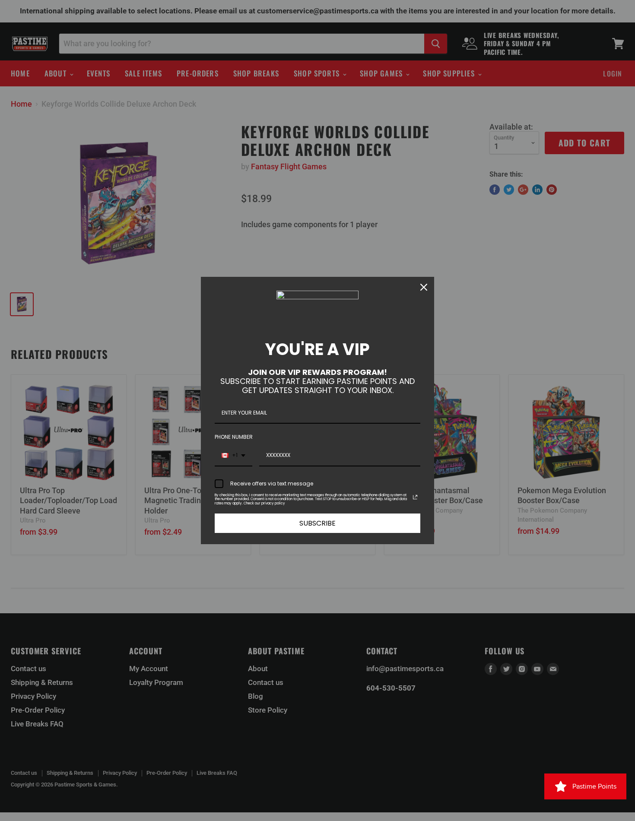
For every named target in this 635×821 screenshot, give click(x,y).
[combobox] (233, 455)
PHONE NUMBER (234, 437)
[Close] (423, 287)
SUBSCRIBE (317, 523)
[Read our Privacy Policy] (415, 497)
